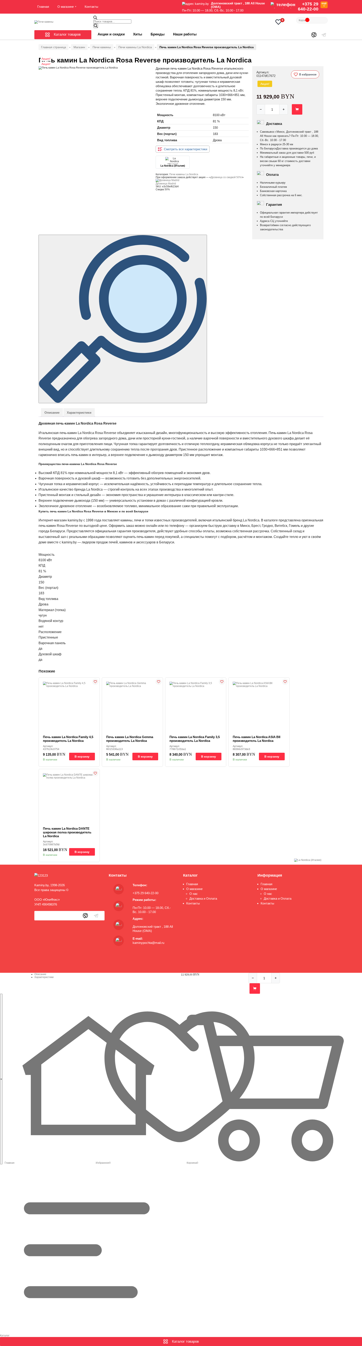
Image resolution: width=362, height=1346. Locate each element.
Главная (43, 6)
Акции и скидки (111, 34)
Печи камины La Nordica (135, 47)
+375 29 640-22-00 (308, 6)
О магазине (65, 6)
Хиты (137, 34)
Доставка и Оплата (203, 898)
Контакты (91, 6)
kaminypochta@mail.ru (148, 942)
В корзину (82, 756)
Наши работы (185, 34)
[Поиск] (95, 25)
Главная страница (53, 47)
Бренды (158, 34)
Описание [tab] (51, 412)
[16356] (297, 109)
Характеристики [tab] (79, 412)
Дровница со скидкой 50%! (226, 177)
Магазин (79, 47)
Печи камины (102, 47)
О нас (193, 893)
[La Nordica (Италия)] (307, 860)
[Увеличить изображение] (123, 319)
